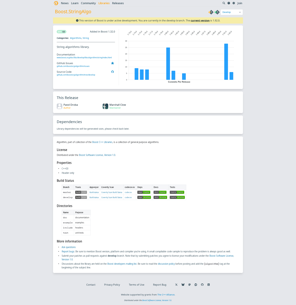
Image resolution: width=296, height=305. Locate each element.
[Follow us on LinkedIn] (209, 285)
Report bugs (68, 251)
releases (118, 3)
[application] (179, 56)
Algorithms (75, 38)
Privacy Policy (112, 284)
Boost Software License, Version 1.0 (97, 155)
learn (74, 3)
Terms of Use (136, 284)
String (86, 38)
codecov (128, 192)
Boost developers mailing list (122, 263)
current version (200, 20)
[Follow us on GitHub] (202, 285)
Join (239, 3)
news (65, 3)
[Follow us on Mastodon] (189, 285)
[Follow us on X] (176, 285)
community (88, 3)
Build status (94, 192)
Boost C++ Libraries (102, 142)
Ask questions (69, 247)
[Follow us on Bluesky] (183, 285)
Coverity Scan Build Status (111, 192)
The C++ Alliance (166, 294)
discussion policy (166, 263)
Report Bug (159, 284)
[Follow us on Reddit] (196, 285)
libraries (104, 3)
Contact (90, 284)
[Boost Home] (56, 3)
